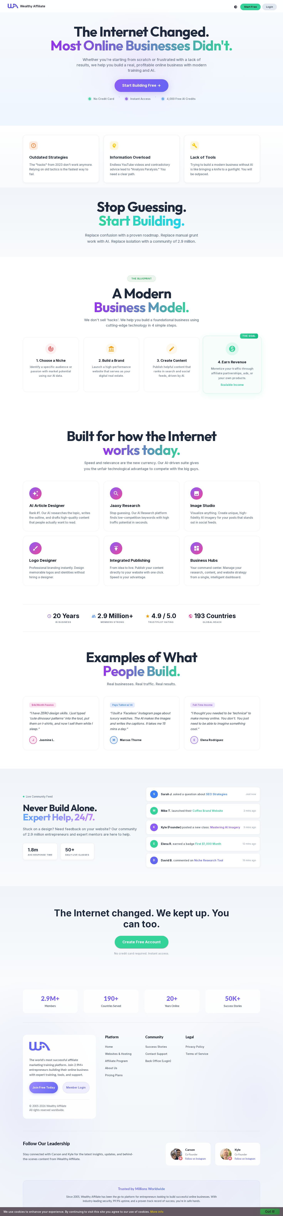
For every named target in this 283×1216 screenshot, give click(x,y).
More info (156, 1211)
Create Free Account (141, 942)
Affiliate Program (116, 1061)
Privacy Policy (195, 1046)
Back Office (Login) (158, 1061)
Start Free (250, 6)
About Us (111, 1068)
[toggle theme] (236, 7)
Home (109, 1046)
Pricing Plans (114, 1075)
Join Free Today (43, 1087)
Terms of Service (197, 1053)
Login (269, 6)
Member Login (76, 1087)
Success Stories (156, 1046)
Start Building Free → (141, 85)
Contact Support (156, 1053)
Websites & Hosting (118, 1053)
